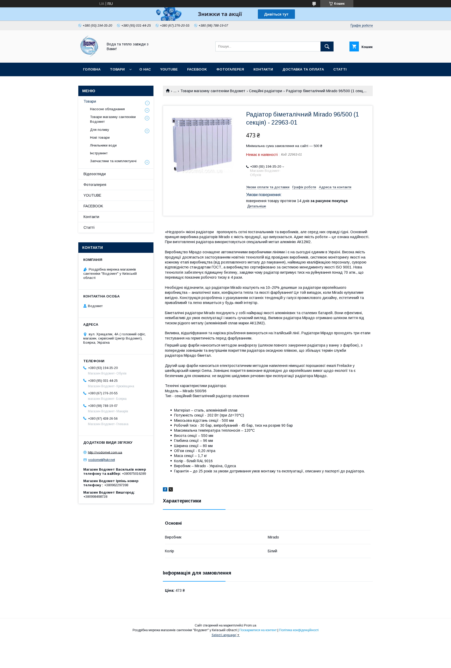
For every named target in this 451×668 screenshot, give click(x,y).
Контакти (263, 69)
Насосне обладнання (107, 109)
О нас (145, 69)
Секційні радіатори (265, 91)
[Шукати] (327, 46)
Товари (117, 69)
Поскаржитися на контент (258, 630)
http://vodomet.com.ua (105, 452)
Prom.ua (250, 625)
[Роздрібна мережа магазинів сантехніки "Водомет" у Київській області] (89, 56)
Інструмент (99, 153)
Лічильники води (103, 145)
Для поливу (99, 130)
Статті (340, 69)
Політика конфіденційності (299, 630)
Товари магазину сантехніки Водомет (212, 91)
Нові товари (100, 137)
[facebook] (165, 490)
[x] (171, 490)
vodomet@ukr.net (101, 460)
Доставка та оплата (303, 69)
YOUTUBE (169, 69)
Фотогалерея (230, 69)
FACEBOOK (197, 69)
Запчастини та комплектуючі (113, 161)
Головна (91, 69)
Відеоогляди (95, 174)
